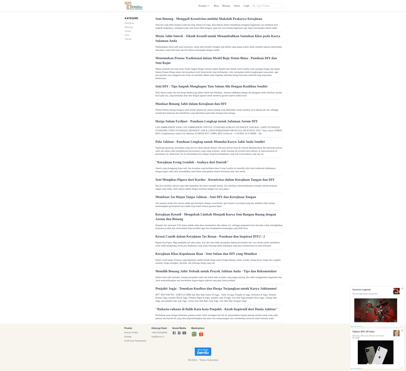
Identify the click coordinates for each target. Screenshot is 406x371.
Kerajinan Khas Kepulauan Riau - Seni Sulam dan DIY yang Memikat (206, 254)
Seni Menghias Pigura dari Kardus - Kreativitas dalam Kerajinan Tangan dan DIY (215, 180)
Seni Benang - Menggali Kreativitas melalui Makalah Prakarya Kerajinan (208, 19)
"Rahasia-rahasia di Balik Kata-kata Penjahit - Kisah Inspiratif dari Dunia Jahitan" (216, 309)
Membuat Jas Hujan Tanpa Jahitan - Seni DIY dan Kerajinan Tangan (205, 197)
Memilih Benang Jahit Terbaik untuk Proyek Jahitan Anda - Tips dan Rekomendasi (215, 271)
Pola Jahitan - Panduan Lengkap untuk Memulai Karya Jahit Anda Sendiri (210, 142)
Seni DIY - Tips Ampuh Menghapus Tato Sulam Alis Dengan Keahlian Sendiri (211, 86)
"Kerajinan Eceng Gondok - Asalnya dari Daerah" (192, 162)
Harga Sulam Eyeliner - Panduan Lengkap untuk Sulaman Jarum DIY (206, 121)
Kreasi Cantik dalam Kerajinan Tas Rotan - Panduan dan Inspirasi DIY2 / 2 (210, 236)
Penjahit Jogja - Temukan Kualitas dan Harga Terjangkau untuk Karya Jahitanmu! (216, 288)
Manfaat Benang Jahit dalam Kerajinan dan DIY (191, 104)
